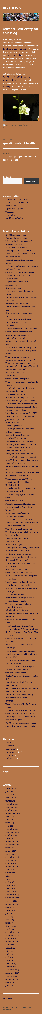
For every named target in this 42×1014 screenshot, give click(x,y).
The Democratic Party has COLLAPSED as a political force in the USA (21, 676)
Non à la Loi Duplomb (15, 394)
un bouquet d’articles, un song (19, 250)
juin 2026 (9, 791)
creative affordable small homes (19, 713)
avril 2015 (9, 920)
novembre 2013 (12, 973)
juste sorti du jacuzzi (14, 419)
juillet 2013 (10, 985)
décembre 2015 (12, 895)
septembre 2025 (12, 813)
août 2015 (9, 907)
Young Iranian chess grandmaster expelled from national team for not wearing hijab (21, 654)
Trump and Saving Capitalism (18, 573)
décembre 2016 (12, 857)
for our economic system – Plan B (20, 710)
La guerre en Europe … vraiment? (20, 360)
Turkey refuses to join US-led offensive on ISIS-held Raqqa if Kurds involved (19, 482)
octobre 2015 (11, 901)
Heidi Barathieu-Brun (14, 125)
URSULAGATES (12, 422)
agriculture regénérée (15, 209)
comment (9, 746)
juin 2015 (9, 913)
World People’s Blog (14, 218)
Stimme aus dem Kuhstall (16, 202)
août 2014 (9, 945)
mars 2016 (10, 885)
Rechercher (8, 177)
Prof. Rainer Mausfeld (15, 516)
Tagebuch (9, 212)
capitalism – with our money (18, 554)
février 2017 (10, 851)
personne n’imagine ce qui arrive (20, 401)
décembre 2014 (12, 932)
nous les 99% (12, 7)
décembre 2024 (12, 829)
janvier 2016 (10, 891)
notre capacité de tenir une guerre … (21, 347)
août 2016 (9, 870)
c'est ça (8, 743)
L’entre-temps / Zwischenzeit (18, 435)
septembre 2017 (12, 845)
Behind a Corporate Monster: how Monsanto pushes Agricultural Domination (20, 507)
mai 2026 (9, 794)
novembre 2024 (12, 832)
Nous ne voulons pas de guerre (19, 335)
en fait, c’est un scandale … (17, 338)
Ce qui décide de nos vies (16, 438)
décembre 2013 (12, 970)
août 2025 (9, 816)
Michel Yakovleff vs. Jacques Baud (20, 241)
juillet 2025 (10, 819)
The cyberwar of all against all (18, 529)
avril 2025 (9, 826)
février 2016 (10, 888)
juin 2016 (9, 876)
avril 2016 (9, 882)
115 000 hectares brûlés (15, 235)
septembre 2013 (12, 979)
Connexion (8, 998)
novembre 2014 (12, 935)
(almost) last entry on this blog (19, 447)
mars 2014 (10, 960)
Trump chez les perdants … (17, 357)
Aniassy (6, 86)
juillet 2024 (10, 838)
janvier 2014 (10, 967)
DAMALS (9, 701)
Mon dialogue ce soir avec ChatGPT (21, 413)
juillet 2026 (10, 788)
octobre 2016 (11, 863)
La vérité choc (11, 279)
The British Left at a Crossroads (19, 519)
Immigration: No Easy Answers (19, 454)
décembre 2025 (12, 804)
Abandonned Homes (14, 594)
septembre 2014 (12, 941)
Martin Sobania (14, 55)
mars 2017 (9, 848)
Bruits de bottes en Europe (17, 244)
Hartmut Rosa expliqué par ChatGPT (21, 397)
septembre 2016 (12, 866)
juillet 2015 (10, 910)
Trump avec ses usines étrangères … (21, 363)
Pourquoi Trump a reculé (16, 238)
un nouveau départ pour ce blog (19, 441)
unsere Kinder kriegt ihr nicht (18, 332)
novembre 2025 (12, 807)
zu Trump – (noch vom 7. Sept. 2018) (21, 444)
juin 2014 (9, 951)
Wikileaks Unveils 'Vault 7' (17, 569)
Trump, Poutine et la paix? (17, 379)
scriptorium (10, 206)
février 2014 (10, 963)
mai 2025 (9, 823)
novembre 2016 (12, 860)
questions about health (15, 451)
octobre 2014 (11, 938)
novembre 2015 (12, 898)
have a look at (11, 752)
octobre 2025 (11, 810)
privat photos (11, 215)
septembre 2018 (12, 841)
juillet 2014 (10, 948)
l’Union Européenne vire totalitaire (21, 329)
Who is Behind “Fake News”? (18, 610)
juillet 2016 (10, 873)
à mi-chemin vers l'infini (16, 199)
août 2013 (9, 982)
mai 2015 (9, 916)
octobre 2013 (11, 976)
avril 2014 (9, 957)
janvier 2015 (10, 929)
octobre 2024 (11, 835)
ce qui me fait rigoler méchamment (21, 404)
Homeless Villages (13, 544)
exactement (10, 749)
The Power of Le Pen (14, 501)
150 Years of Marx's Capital (17, 513)
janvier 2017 (10, 854)
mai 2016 (9, 879)
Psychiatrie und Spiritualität (15, 49)
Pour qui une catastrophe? (17, 304)
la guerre (9, 755)
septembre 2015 (12, 904)
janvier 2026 (11, 801)
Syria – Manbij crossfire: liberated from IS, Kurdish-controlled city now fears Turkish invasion (21, 460)
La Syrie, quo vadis (13, 426)
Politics (6, 127)
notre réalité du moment (16, 247)
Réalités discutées (13, 288)
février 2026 (10, 798)
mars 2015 (10, 923)
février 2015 (10, 926)
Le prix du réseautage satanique (19, 416)
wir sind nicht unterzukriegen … (19, 319)
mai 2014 (9, 954)
